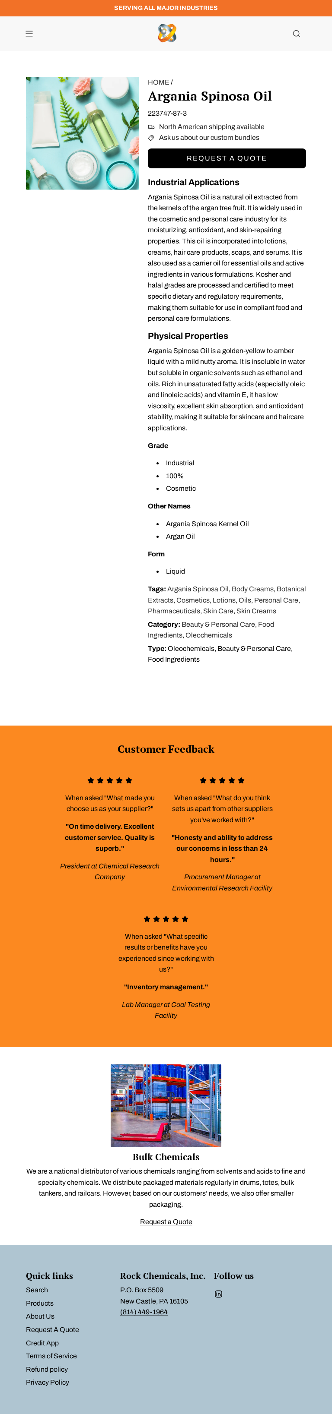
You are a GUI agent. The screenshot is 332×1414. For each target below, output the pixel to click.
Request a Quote (227, 158)
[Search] (296, 33)
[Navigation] (28, 33)
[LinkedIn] (218, 1294)
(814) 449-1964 (144, 1312)
